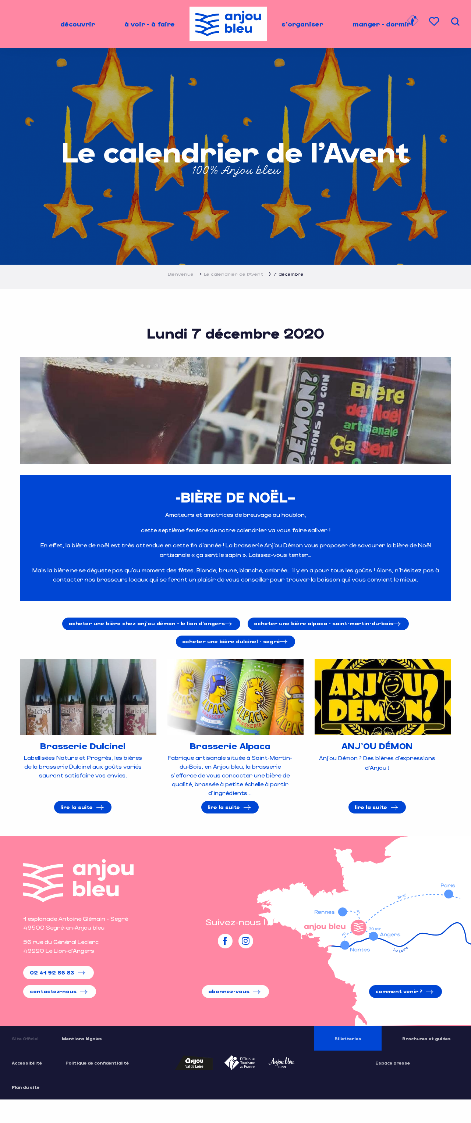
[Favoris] (435, 21)
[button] (455, 21)
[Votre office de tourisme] (412, 22)
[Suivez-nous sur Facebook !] (225, 941)
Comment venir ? (398, 991)
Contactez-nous (53, 991)
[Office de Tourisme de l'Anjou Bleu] (78, 880)
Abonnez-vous (228, 991)
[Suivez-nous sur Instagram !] (245, 941)
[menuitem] (78, 24)
